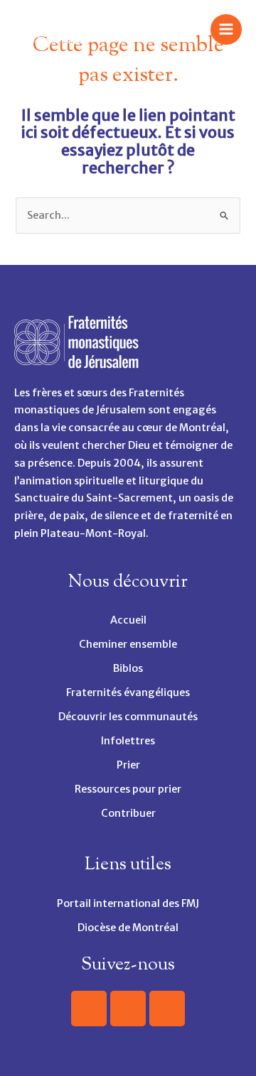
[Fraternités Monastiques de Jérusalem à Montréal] (49, 29)
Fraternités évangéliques (128, 692)
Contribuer (128, 813)
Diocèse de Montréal (128, 927)
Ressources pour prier (128, 789)
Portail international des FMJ (128, 903)
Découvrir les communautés (128, 716)
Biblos (128, 668)
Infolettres (128, 740)
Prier (128, 765)
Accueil (128, 620)
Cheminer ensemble (128, 644)
